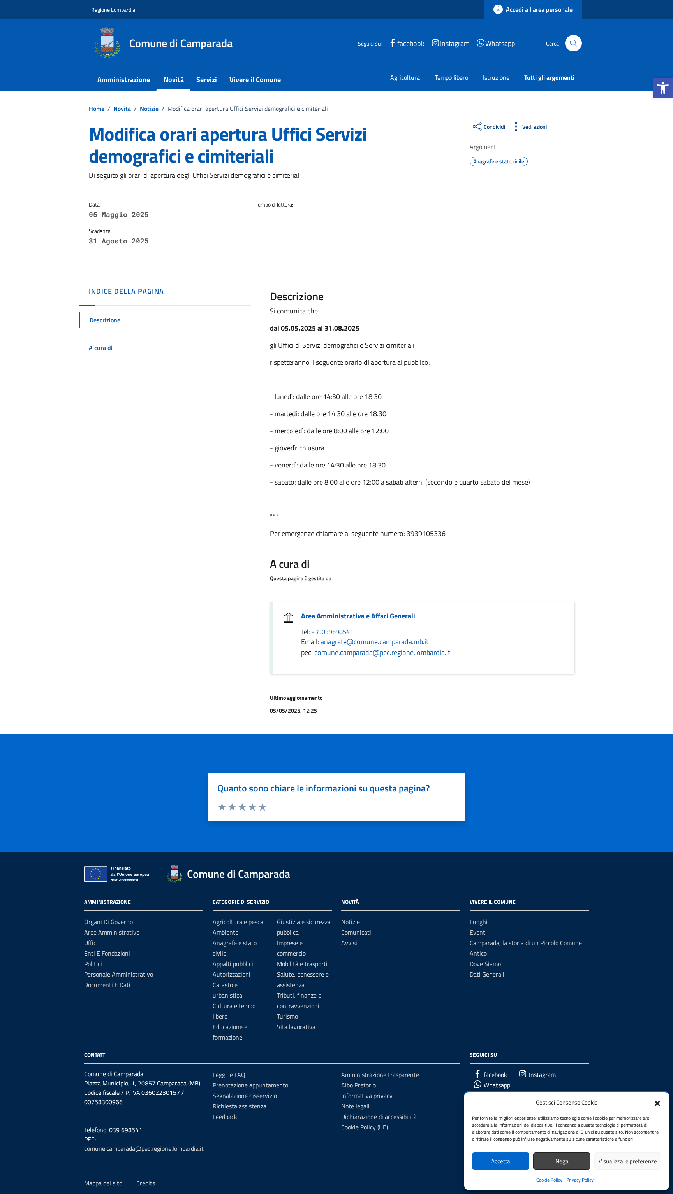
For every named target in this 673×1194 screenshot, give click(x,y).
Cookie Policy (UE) (364, 1127)
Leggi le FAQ (229, 1074)
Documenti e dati (107, 984)
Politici (93, 963)
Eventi (478, 932)
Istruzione (496, 77)
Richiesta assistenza (239, 1106)
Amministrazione (123, 79)
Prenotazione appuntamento (250, 1085)
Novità (174, 79)
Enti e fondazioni (107, 953)
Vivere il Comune (255, 79)
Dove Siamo (485, 963)
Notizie (350, 921)
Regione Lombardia (113, 9)
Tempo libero (451, 77)
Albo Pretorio (358, 1085)
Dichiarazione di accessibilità (379, 1116)
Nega (562, 1161)
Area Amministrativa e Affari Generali (358, 616)
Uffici (91, 942)
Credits (145, 1183)
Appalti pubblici (233, 963)
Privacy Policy (580, 1179)
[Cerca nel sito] (573, 43)
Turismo (287, 1016)
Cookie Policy (549, 1179)
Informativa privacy (367, 1095)
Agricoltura (405, 77)
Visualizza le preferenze (628, 1161)
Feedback (225, 1116)
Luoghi (479, 921)
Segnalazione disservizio (245, 1095)
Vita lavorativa (296, 1026)
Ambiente (225, 932)
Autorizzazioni (231, 974)
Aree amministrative (111, 932)
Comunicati (356, 932)
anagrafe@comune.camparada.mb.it (374, 641)
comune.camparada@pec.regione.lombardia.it (382, 652)
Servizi (206, 79)
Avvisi (349, 942)
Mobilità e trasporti (302, 963)
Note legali (355, 1106)
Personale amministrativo (118, 974)
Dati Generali (487, 974)
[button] (663, 88)
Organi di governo (108, 921)
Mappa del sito (103, 1183)
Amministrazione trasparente (380, 1074)
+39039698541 (332, 631)
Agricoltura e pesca (238, 921)
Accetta (500, 1161)
